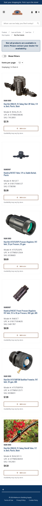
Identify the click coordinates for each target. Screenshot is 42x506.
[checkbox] (4, 56)
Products (4, 32)
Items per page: (9, 62)
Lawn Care (28, 32)
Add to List (23, 128)
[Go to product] (21, 86)
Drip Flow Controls (19, 35)
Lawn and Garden (16, 32)
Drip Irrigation (6, 35)
